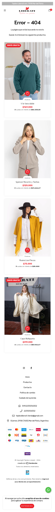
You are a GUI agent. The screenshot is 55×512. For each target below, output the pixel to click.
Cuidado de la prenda (27, 398)
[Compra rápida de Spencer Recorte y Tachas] (27, 171)
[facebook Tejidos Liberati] (31, 368)
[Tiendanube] (27, 464)
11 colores (27, 256)
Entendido (27, 506)
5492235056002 (29, 406)
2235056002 (29, 411)
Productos (27, 382)
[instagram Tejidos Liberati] (23, 368)
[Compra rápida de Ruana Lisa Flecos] (27, 250)
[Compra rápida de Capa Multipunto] (27, 328)
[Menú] (5, 10)
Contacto (28, 387)
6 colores (27, 178)
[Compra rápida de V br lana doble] (27, 93)
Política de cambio (27, 393)
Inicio (27, 377)
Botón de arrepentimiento (30, 482)
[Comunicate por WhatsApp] (48, 490)
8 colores (27, 99)
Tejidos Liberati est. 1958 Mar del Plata (27, 4)
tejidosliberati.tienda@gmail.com (29, 416)
